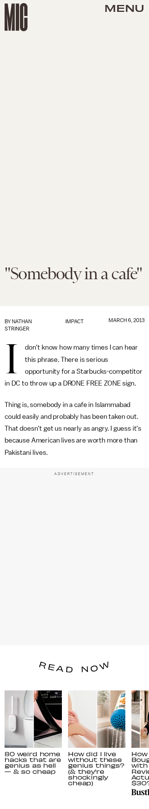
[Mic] (16, 17)
